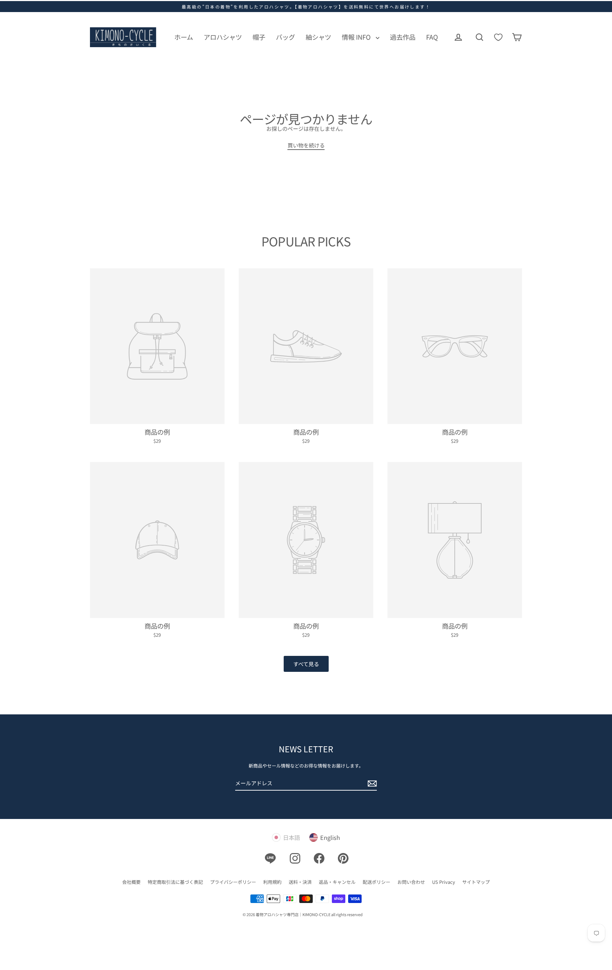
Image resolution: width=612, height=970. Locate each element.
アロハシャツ (223, 36)
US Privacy (443, 882)
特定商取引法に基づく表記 (175, 882)
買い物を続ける (306, 145)
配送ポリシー (376, 882)
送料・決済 (300, 882)
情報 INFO (357, 36)
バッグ (285, 36)
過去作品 (402, 36)
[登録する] (371, 783)
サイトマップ (476, 882)
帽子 (259, 36)
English (330, 837)
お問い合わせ (411, 882)
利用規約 (272, 882)
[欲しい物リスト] (498, 37)
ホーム (183, 36)
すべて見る (306, 664)
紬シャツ (318, 36)
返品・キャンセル (337, 882)
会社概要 (131, 882)
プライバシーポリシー (233, 882)
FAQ (432, 36)
